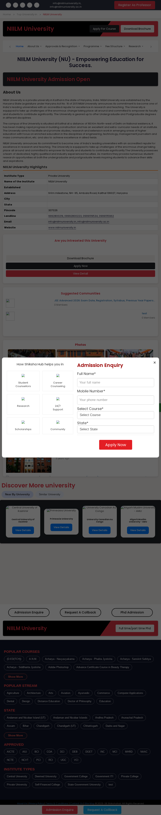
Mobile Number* (91, 391)
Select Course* (90, 408)
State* (82, 423)
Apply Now (115, 445)
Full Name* (86, 373)
